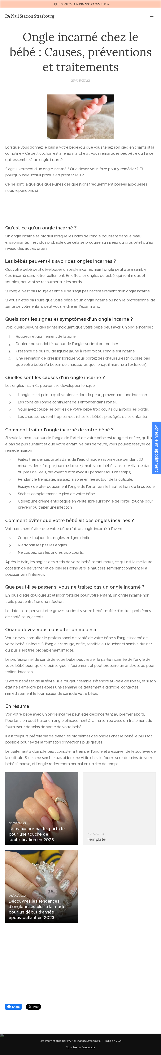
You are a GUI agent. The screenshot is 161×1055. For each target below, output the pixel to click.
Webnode (88, 1047)
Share (15, 1006)
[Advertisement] (80, 965)
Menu (151, 16)
